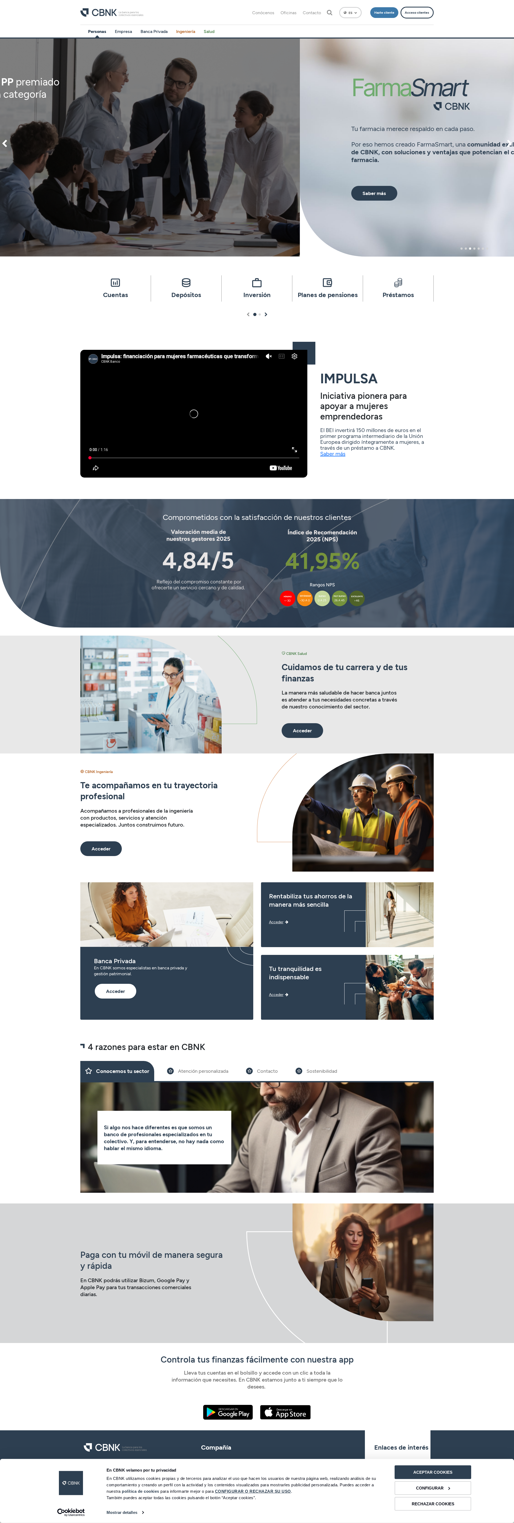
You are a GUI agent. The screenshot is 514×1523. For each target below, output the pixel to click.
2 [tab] (466, 248)
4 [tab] (474, 248)
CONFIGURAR (430, 1488)
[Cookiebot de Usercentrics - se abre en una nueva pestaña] (71, 1513)
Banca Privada (154, 31)
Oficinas (288, 12)
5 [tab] (479, 248)
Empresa (123, 31)
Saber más (332, 453)
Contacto (312, 12)
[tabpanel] (257, 148)
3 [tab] (470, 248)
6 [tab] (483, 248)
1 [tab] (462, 248)
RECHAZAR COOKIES (433, 1503)
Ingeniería (185, 31)
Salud (209, 31)
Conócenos (263, 12)
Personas (97, 31)
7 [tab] (487, 248)
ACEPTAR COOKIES (432, 1472)
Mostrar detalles (122, 1512)
